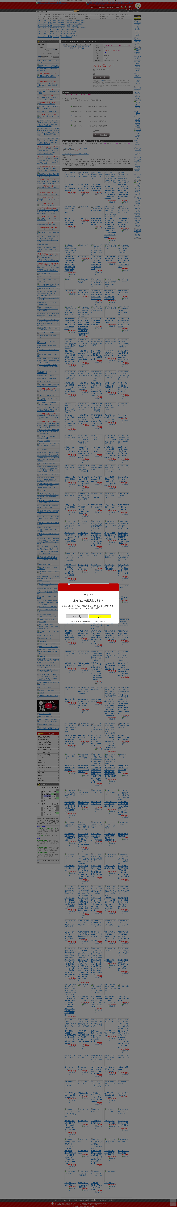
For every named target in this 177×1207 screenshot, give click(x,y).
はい (100, 616)
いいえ (77, 616)
